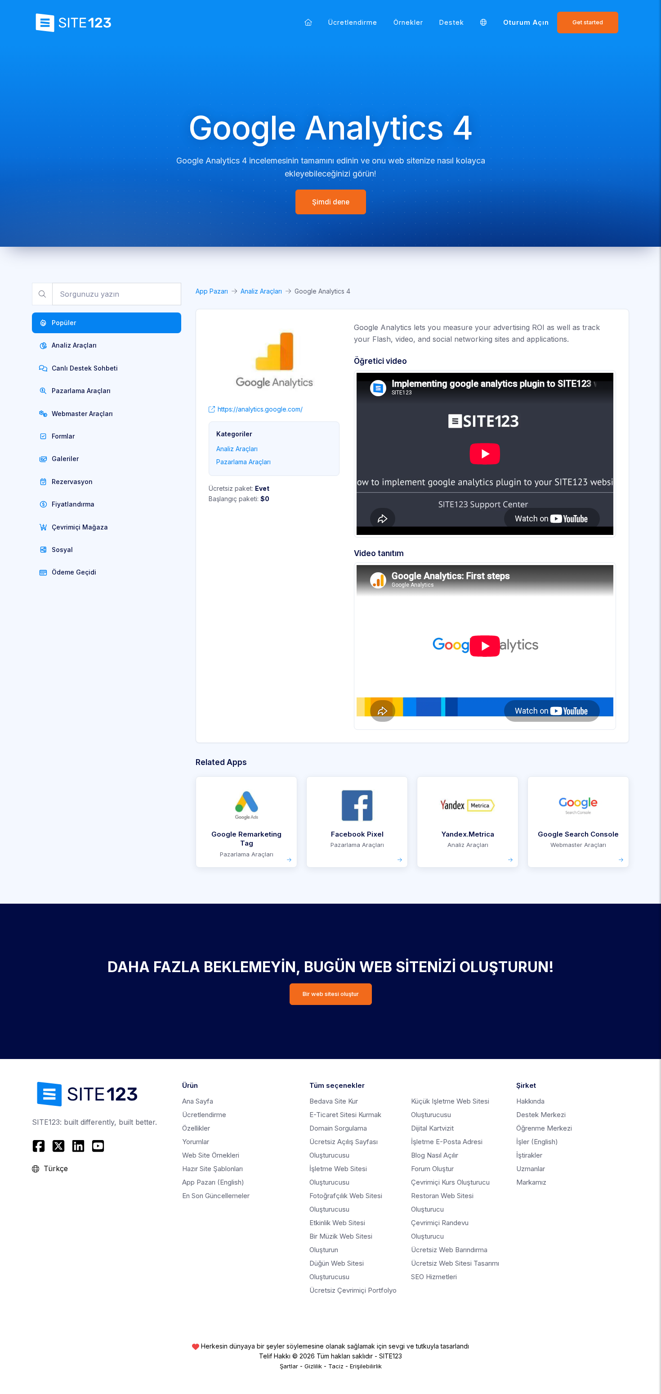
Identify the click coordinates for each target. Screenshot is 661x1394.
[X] (58, 1146)
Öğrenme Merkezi (544, 1128)
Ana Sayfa (197, 1101)
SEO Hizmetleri (434, 1276)
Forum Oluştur (432, 1168)
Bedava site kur (333, 1101)
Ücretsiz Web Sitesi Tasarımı (455, 1263)
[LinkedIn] (78, 1146)
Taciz (336, 1366)
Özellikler (196, 1128)
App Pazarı (212, 291)
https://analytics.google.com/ (260, 409)
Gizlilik (313, 1366)
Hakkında (530, 1101)
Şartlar (289, 1366)
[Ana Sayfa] (308, 22)
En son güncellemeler (216, 1195)
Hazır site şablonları (212, 1168)
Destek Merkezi (541, 1114)
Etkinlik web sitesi (337, 1222)
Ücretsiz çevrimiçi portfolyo (353, 1290)
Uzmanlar (530, 1168)
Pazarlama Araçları (243, 462)
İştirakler (529, 1155)
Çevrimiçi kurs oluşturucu (450, 1182)
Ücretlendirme (352, 22)
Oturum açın (526, 22)
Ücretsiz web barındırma (449, 1249)
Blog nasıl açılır (434, 1155)
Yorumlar (195, 1141)
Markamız (531, 1182)
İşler (537, 1141)
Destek (451, 22)
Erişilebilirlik (366, 1366)
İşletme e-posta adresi (446, 1141)
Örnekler (408, 22)
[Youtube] (98, 1146)
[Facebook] (40, 1146)
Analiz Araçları (261, 291)
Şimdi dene (330, 202)
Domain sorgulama (338, 1128)
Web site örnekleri (210, 1155)
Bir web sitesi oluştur (331, 994)
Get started (587, 22)
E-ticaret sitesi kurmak (345, 1114)
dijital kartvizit (432, 1128)
